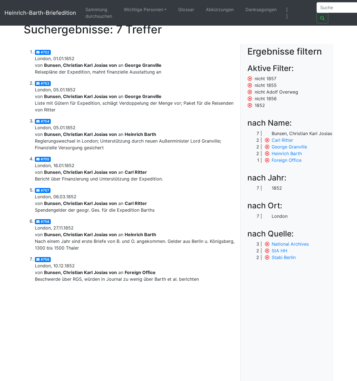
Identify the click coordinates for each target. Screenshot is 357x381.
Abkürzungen (220, 9)
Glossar (186, 9)
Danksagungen (261, 9)
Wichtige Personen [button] (143, 9)
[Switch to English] (305, 9)
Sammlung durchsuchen (98, 13)
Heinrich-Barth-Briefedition (40, 12)
